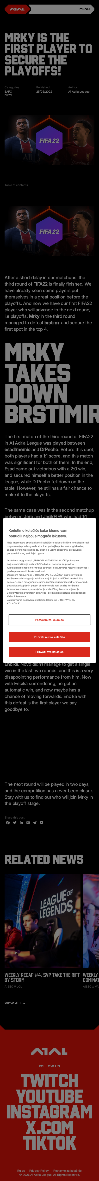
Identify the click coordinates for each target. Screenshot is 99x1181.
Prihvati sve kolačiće (50, 652)
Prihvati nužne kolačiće (49, 637)
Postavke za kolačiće (49, 620)
